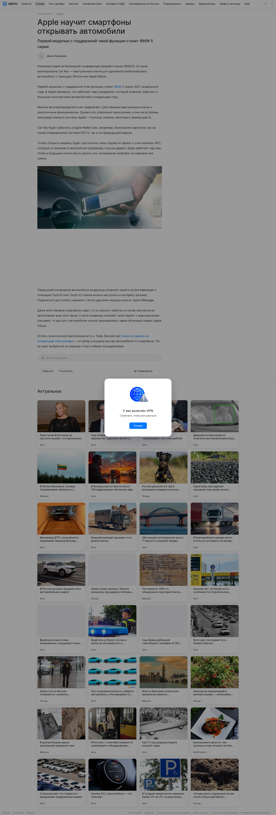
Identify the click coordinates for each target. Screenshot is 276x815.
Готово (138, 425)
